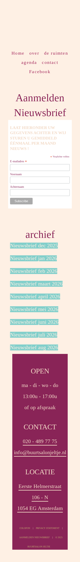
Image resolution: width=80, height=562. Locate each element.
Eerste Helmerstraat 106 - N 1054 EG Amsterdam (40, 497)
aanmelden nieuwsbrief (34, 537)
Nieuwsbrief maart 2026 (36, 284)
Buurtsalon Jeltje (36, 22)
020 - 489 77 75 (40, 441)
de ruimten (56, 53)
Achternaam (17, 186)
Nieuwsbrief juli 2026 (33, 335)
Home (17, 53)
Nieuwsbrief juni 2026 (34, 322)
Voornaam (16, 174)
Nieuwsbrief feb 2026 (33, 271)
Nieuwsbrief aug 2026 (34, 347)
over (34, 53)
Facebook (39, 71)
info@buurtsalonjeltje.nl (40, 452)
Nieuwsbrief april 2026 (35, 296)
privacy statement (47, 528)
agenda (29, 62)
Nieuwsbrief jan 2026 (33, 258)
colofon (24, 528)
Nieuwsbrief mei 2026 (34, 309)
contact (50, 62)
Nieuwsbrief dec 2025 (34, 246)
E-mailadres (18, 161)
